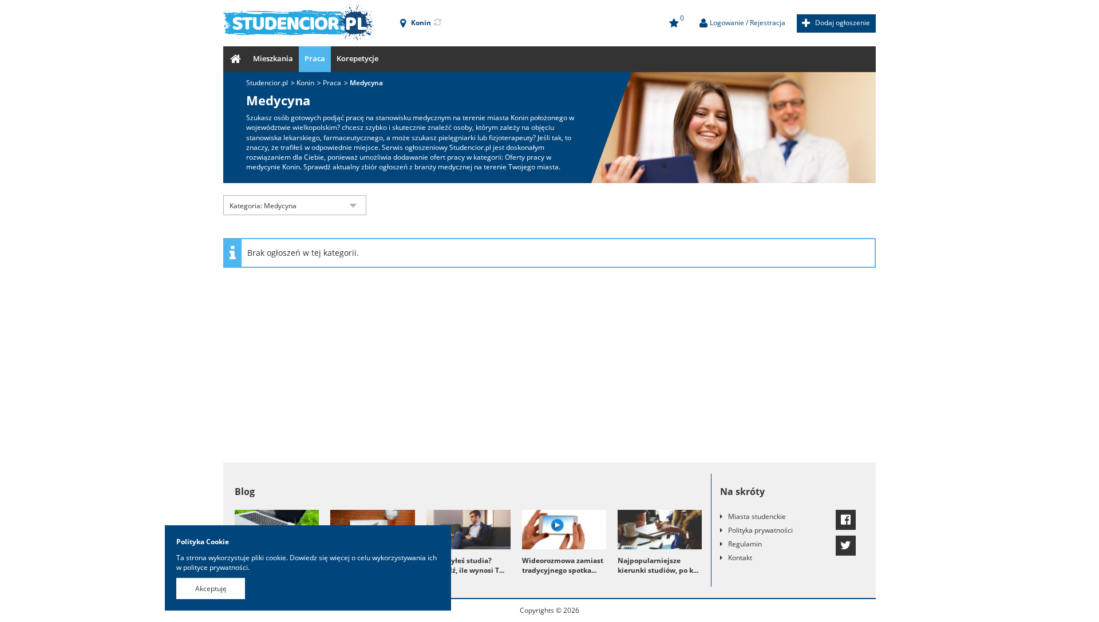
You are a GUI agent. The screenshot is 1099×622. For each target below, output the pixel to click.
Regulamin (745, 544)
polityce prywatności (215, 567)
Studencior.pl (267, 83)
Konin (305, 83)
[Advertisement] (549, 371)
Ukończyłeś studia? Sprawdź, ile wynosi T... (465, 565)
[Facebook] (846, 520)
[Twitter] (846, 546)
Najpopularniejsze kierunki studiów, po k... (658, 565)
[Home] (235, 59)
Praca (315, 58)
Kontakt (740, 557)
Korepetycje (357, 58)
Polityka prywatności (760, 530)
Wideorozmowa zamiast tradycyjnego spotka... (562, 565)
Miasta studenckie (757, 516)
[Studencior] (298, 23)
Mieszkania (273, 58)
